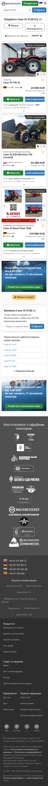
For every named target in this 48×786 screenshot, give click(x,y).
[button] (45, 3)
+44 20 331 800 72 (17, 560)
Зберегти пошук (25, 297)
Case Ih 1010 (10, 344)
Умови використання (35, 778)
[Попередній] (4, 60)
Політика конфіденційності (13, 778)
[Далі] (44, 60)
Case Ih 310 (9, 360)
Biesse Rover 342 (14, 586)
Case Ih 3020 (10, 355)
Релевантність (35, 28)
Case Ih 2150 (10, 350)
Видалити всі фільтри (18, 36)
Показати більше (25, 371)
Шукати (40, 10)
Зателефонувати (36, 99)
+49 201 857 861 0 (17, 565)
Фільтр (15, 25)
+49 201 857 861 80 (18, 569)
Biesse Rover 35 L (32, 608)
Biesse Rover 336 (33, 586)
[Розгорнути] (24, 111)
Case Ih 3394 (10, 366)
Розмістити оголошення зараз (24, 286)
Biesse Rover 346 (24, 614)
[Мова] (40, 3)
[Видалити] (29, 10)
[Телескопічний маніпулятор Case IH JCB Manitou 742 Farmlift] (24, 132)
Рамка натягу (14, 608)
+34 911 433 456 (17, 573)
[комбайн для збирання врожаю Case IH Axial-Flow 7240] (24, 205)
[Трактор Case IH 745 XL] (24, 60)
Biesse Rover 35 (24, 592)
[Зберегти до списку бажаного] (43, 80)
